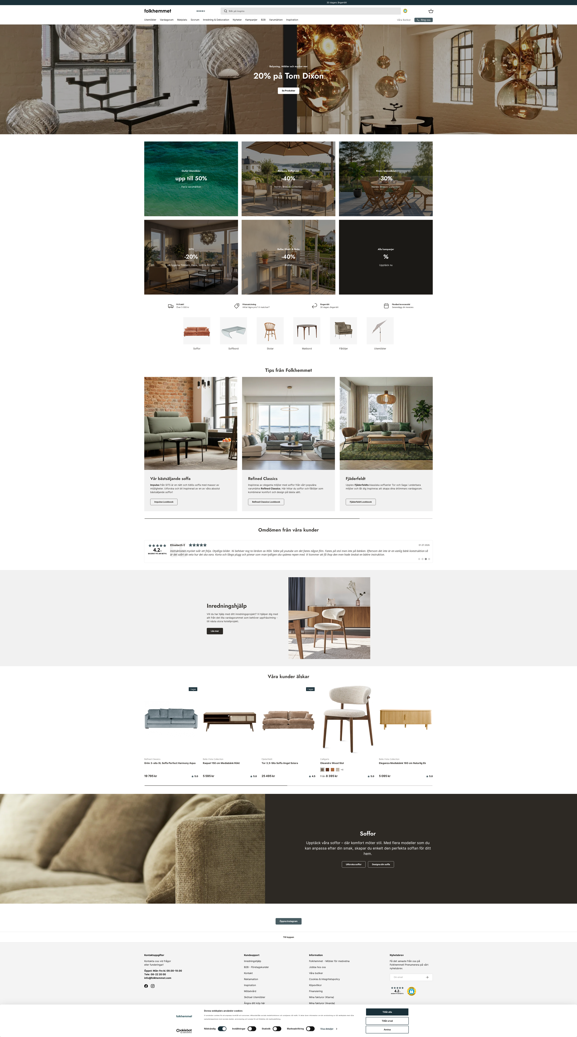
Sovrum (195, 19)
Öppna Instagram (289, 921)
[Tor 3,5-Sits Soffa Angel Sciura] (288, 719)
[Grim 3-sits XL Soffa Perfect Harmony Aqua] (171, 719)
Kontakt (248, 973)
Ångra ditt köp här (254, 1003)
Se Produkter (288, 90)
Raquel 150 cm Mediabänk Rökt (221, 763)
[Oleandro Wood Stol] (347, 719)
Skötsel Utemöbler (254, 997)
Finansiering (316, 991)
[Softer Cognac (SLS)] (332, 769)
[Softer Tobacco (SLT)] (327, 769)
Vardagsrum (167, 19)
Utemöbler (150, 19)
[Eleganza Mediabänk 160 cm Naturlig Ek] (406, 719)
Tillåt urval (387, 1021)
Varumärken (276, 19)
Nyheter (237, 19)
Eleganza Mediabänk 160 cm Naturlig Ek (402, 763)
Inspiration (292, 19)
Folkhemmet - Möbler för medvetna (329, 961)
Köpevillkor (315, 985)
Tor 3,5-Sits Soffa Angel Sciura (280, 763)
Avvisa (387, 1029)
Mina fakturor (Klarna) (321, 997)
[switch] (252, 1028)
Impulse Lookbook (163, 502)
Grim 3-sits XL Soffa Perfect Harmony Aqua (169, 763)
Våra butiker (316, 973)
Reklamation (251, 979)
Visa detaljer (326, 1029)
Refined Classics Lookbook (266, 502)
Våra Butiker (404, 19)
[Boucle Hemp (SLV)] (337, 769)
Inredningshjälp (252, 961)
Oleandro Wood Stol (332, 763)
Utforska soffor (354, 864)
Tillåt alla (387, 1012)
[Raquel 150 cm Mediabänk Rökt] (230, 719)
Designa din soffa (381, 864)
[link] (288, 551)
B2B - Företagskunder (256, 967)
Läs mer (215, 631)
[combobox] (311, 11)
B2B (263, 19)
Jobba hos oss (317, 967)
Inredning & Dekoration (216, 19)
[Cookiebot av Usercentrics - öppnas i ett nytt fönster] (184, 1031)
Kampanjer (251, 19)
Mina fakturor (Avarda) (322, 1003)
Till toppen (288, 937)
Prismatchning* (286, 2)
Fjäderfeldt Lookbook (361, 502)
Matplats (182, 19)
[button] (209, 11)
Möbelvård (250, 991)
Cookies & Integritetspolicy (324, 979)
